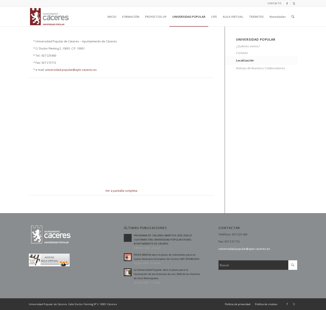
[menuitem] (273, 3)
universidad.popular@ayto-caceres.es (71, 70)
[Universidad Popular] (49, 16)
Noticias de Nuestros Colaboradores (260, 68)
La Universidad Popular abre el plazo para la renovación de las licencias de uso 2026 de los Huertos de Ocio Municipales (167, 274)
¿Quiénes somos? (248, 46)
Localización (245, 60)
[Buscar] (293, 16)
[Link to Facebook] (287, 3)
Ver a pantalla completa (121, 191)
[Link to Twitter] (294, 3)
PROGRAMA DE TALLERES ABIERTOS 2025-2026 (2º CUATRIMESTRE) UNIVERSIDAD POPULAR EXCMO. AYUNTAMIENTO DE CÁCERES (163, 239)
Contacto (242, 53)
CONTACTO (274, 3)
